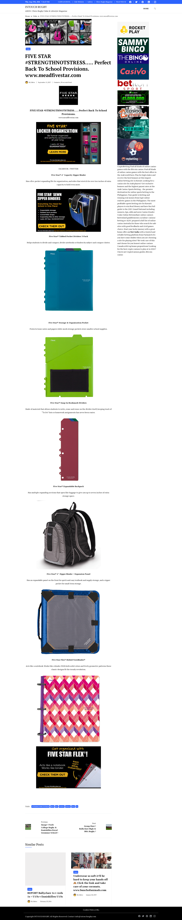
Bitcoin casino (137, 169)
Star (73, 806)
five (56, 806)
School (68, 806)
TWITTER (74, 168)
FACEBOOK (63, 168)
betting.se (121, 220)
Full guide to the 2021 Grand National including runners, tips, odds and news (136, 209)
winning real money (126, 197)
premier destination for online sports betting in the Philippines (135, 192)
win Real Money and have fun (138, 206)
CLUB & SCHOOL (64, 2)
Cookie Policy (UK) (91, 910)
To (77, 806)
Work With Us (121, 2)
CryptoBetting (123, 166)
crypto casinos (134, 249)
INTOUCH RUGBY (36, 7)
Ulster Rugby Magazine (104, 2)
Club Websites (79, 2)
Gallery (90, 2)
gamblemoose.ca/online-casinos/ (141, 217)
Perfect (61, 806)
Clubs (28, 49)
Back (52, 806)
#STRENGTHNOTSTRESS (40, 806)
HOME (146, 8)
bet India (135, 232)
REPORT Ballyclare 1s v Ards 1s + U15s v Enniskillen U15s (45, 894)
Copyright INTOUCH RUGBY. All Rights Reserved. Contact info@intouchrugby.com (60, 916)
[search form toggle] (155, 9)
